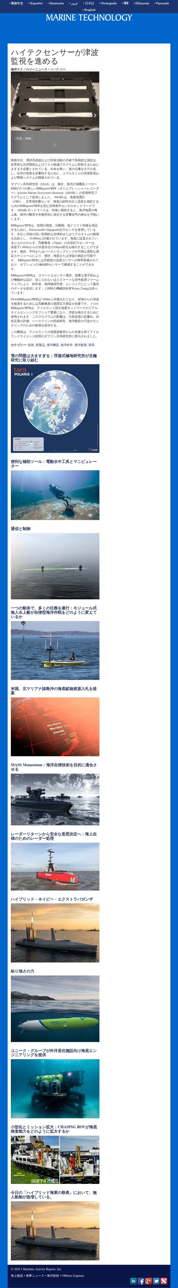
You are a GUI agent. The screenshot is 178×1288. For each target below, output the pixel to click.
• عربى (73, 3)
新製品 (40, 345)
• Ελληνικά (141, 3)
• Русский (161, 3)
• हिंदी (125, 3)
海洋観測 (80, 345)
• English (89, 10)
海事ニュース (35, 1275)
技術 (31, 345)
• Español (35, 3)
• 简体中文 (16, 3)
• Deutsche (56, 3)
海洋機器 (53, 345)
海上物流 (17, 1275)
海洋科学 (67, 345)
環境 (91, 345)
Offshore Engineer (73, 1275)
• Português (108, 3)
